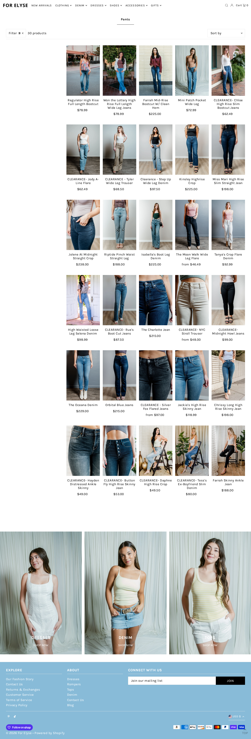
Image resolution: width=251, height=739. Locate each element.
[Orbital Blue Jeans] (119, 375)
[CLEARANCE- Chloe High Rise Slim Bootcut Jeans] (228, 70)
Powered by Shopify (49, 733)
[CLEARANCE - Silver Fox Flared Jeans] (155, 375)
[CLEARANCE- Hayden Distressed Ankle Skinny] (83, 451)
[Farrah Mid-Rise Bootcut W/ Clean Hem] (155, 70)
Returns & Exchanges (23, 689)
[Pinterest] (9, 716)
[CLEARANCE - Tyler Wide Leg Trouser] (119, 149)
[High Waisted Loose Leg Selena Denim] (83, 300)
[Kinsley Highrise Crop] (192, 149)
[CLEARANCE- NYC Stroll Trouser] (192, 300)
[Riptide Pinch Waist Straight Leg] (119, 225)
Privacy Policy (16, 705)
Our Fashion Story (19, 679)
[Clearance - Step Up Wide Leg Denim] (155, 149)
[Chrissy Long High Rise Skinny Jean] (228, 375)
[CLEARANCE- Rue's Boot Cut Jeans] (119, 300)
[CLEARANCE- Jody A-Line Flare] (83, 149)
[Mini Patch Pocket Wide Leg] (192, 70)
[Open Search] (226, 5)
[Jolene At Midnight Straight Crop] (83, 225)
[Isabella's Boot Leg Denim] (155, 225)
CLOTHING (62, 5)
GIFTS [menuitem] (155, 5)
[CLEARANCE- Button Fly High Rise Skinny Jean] (119, 451)
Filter (13, 33)
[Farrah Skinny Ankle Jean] (228, 451)
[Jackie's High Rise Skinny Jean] (192, 375)
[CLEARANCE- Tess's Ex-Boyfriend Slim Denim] (192, 451)
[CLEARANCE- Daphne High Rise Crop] (155, 451)
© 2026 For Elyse (19, 733)
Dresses (73, 679)
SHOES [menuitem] (114, 5)
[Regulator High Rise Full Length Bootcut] (83, 70)
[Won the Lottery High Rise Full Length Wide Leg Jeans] (119, 70)
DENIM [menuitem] (80, 5)
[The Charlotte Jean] (155, 300)
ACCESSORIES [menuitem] (135, 5)
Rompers (74, 684)
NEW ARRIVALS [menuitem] (41, 5)
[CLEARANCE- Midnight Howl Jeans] (228, 300)
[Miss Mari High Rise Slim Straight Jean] (228, 149)
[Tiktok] (15, 716)
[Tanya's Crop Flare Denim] (228, 225)
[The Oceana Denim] (83, 375)
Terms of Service (19, 700)
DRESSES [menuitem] (97, 5)
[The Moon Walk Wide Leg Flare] (192, 225)
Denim (72, 695)
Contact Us (14, 684)
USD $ (237, 716)
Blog (70, 705)
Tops (70, 689)
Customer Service (20, 695)
